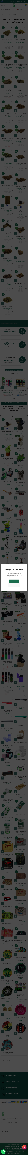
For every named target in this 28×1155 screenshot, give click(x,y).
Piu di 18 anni (14, 581)
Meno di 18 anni (14, 585)
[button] (3, 1151)
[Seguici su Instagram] (24, 1147)
